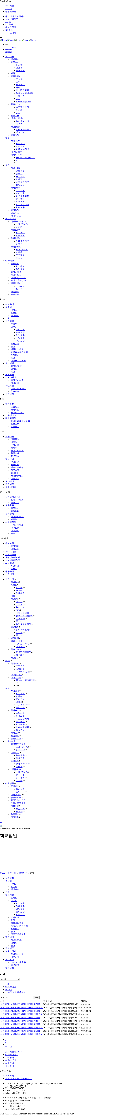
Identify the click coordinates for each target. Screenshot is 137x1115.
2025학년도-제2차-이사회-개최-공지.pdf (61, 1034)
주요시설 (15, 566)
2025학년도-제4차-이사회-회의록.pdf (60, 1017)
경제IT (14, 448)
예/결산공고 (11, 1060)
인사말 (14, 310)
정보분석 (15, 456)
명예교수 (20, 332)
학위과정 (9, 404)
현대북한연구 (17, 516)
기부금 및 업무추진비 (15, 992)
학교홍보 (9, 386)
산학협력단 (10, 522)
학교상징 (9, 394)
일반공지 (15, 549)
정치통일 (15, 439)
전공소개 (9, 436)
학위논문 (15, 473)
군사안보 (15, 445)
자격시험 (15, 464)
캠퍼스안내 (10, 377)
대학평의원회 (17, 349)
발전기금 (9, 374)
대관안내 (15, 383)
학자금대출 (10, 552)
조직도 (14, 324)
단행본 (14, 519)
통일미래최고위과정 (20, 421)
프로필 (14, 313)
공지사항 (9, 543)
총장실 (8, 307)
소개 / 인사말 (17, 500)
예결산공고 (10, 987)
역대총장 (15, 315)
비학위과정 (10, 418)
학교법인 (9, 363)
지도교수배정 (17, 467)
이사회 (14, 369)
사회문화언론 (17, 450)
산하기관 (15, 502)
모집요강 (15, 407)
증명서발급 (10, 11)
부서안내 (15, 344)
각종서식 (9, 484)
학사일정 (9, 481)
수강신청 (15, 462)
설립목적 (9, 304)
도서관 (14, 568)
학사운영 (9, 459)
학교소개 (11, 873)
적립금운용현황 (18, 360)
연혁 (7, 318)
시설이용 (9, 563)
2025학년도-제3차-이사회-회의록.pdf (60, 1024)
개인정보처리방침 (13, 1052)
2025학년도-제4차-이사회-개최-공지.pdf (61, 1021)
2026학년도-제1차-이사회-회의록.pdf (60, 1011)
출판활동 (9, 514)
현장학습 (15, 508)
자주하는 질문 (17, 412)
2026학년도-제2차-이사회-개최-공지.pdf (61, 1007)
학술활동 (9, 505)
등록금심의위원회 (19, 352)
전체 (7, 984)
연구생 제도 (11, 415)
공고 (13, 358)
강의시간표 (10, 487)
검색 (37, 998)
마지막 (8, 1047)
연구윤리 (15, 530)
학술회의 (15, 511)
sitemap (8, 49)
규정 (13, 346)
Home (2, 873)
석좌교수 (20, 341)
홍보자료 (15, 391)
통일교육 (15, 453)
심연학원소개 (17, 366)
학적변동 (15, 478)
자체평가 (15, 355)
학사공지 (15, 546)
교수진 (14, 327)
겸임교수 (20, 335)
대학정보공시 (11, 1054)
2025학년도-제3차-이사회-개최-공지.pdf (61, 1027)
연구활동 (15, 528)
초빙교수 (20, 338)
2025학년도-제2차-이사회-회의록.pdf (60, 1031)
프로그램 (15, 424)
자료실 (14, 533)
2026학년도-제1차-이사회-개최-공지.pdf (61, 1014)
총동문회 (9, 571)
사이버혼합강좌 (12, 560)
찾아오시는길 (17, 380)
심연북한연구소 (12, 497)
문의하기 (9, 1066)
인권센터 (9, 574)
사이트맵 (9, 1063)
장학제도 (15, 410)
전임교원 (20, 329)
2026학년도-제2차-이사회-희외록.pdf (60, 1004)
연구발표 (15, 470)
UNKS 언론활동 (18, 388)
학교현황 (9, 321)
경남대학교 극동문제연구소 (18, 1078)
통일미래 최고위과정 (15, 16)
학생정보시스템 (12, 557)
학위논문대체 (17, 476)
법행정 (14, 442)
